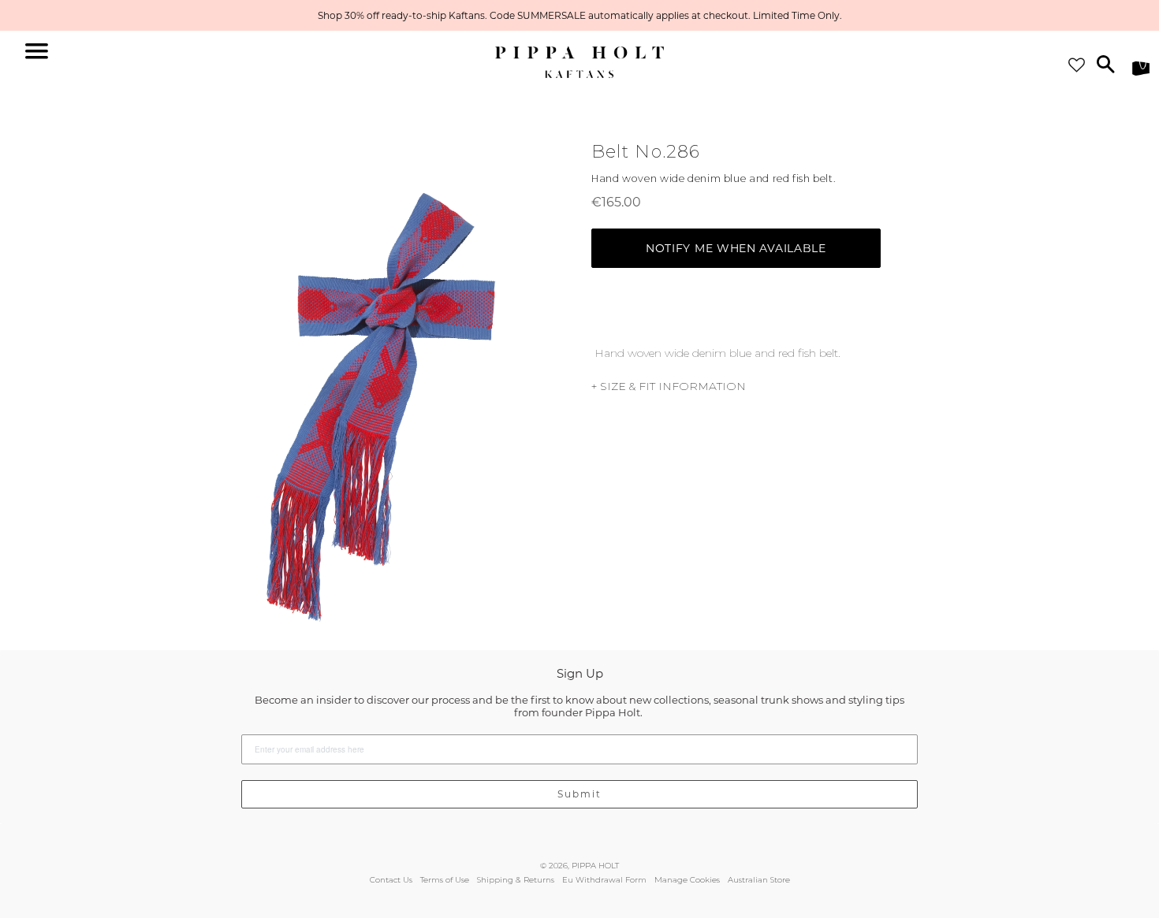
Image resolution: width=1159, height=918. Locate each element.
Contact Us (391, 880)
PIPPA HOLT (595, 865)
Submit (579, 794)
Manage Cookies (687, 880)
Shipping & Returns (515, 880)
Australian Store (759, 880)
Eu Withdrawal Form (604, 880)
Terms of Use (444, 880)
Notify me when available (736, 248)
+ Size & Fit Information (668, 386)
